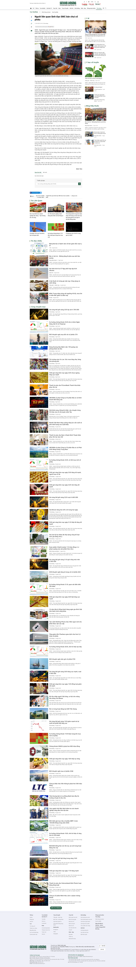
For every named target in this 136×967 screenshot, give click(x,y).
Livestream (44, 923)
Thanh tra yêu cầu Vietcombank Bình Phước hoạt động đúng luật (65, 884)
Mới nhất (45, 172)
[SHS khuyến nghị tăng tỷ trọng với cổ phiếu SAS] (39, 576)
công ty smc (74, 195)
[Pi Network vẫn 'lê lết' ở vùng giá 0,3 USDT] (74, 227)
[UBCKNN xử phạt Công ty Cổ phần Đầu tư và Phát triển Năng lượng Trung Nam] (39, 452)
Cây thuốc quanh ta (57, 921)
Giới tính (71, 8)
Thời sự (37, 8)
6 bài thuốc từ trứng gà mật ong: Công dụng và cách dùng (64, 282)
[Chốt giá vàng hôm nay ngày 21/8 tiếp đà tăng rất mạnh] (39, 526)
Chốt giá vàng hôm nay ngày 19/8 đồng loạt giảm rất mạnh (65, 685)
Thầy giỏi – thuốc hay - (54, 285)
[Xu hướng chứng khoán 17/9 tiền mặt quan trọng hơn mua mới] (56, 227)
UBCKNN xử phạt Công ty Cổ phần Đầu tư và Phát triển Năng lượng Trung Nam (65, 448)
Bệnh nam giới (72, 923)
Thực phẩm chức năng (85, 925)
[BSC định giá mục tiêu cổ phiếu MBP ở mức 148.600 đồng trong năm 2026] (39, 825)
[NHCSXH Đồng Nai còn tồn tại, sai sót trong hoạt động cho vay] (39, 850)
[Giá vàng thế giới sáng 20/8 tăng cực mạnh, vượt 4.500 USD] (39, 676)
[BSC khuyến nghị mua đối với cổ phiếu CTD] (39, 339)
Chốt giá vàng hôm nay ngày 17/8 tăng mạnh (64, 871)
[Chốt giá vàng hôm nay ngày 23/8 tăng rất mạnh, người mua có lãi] (39, 477)
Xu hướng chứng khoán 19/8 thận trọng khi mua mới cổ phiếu (65, 735)
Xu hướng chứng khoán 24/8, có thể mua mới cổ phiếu (65, 461)
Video (54, 931)
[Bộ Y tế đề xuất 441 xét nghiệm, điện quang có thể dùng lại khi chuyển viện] (89, 46)
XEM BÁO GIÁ (81, 955)
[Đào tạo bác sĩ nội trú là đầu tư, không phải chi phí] (89, 134)
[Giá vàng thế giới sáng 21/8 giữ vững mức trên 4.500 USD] (39, 564)
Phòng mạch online (91, 8)
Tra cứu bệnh (42, 8)
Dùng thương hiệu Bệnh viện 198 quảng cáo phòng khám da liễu (63, 348)
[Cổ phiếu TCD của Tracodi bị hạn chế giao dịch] (38, 227)
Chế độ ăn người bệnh (85, 921)
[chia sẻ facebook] (31, 17)
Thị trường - (52, 311)
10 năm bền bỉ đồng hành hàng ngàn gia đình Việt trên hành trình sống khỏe (65, 610)
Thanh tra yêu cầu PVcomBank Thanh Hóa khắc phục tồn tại (64, 386)
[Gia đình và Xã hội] (84, 5)
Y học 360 (55, 8)
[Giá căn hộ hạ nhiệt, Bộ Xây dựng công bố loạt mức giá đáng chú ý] (39, 539)
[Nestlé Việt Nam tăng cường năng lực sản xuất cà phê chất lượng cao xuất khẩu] (39, 427)
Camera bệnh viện (33, 934)
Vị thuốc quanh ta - (98, 89)
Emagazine (55, 929)
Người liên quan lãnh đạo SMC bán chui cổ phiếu (57, 195)
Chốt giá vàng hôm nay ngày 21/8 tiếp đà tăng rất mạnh (65, 523)
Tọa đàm (43, 919)
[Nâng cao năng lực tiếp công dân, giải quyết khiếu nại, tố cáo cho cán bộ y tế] (89, 54)
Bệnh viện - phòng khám (58, 919)
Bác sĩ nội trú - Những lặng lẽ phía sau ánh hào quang (64, 257)
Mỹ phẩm (71, 934)
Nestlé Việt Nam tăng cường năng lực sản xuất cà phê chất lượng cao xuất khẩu (65, 423)
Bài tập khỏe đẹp (72, 938)
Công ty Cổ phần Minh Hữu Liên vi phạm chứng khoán (64, 896)
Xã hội (31, 917)
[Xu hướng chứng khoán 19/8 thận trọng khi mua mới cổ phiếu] (39, 738)
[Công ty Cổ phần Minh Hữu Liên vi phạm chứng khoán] (39, 900)
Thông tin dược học (46, 930)
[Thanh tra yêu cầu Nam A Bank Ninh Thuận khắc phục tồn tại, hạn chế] (39, 439)
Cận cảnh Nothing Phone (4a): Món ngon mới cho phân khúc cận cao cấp (65, 622)
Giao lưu (43, 921)
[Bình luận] (31, 31)
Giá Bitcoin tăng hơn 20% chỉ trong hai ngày (63, 510)
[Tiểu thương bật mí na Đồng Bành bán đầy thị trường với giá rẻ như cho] (39, 800)
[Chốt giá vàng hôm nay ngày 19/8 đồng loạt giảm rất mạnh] (39, 688)
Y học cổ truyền (65, 8)
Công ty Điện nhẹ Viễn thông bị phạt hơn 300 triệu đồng (65, 784)
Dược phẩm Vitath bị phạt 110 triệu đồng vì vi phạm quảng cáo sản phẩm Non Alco (64, 548)
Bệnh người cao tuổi (73, 917)
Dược (59, 8)
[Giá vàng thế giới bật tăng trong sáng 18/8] (39, 862)
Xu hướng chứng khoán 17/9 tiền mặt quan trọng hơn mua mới (55, 235)
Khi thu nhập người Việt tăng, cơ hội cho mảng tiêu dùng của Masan (64, 697)
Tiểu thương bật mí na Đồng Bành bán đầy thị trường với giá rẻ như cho (64, 797)
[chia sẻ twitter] (31, 20)
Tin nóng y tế (32, 926)
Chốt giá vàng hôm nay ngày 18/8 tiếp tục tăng (64, 759)
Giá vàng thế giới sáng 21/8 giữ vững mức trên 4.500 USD (64, 560)
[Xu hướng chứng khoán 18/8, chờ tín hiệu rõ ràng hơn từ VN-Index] (39, 838)
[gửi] (79, 184)
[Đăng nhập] (98, 1)
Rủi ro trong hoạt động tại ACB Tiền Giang (63, 709)
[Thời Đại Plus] (98, 4)
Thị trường (99, 8)
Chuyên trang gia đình (100, 927)
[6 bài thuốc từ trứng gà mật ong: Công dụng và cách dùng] (39, 285)
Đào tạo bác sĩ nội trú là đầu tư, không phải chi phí (100, 133)
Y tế (33, 8)
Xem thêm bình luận (39, 176)
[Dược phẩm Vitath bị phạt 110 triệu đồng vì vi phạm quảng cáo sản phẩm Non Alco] (39, 551)
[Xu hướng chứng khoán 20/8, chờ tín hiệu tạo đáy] (39, 651)
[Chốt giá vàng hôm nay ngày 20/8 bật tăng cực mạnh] (39, 601)
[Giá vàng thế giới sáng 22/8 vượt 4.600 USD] (39, 501)
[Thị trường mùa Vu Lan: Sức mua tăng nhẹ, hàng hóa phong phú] (39, 364)
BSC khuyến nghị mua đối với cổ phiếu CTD (63, 334)
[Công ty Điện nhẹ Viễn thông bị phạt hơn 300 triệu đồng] (39, 788)
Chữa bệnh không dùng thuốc (58, 924)
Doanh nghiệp (55, 12)
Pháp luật (32, 919)
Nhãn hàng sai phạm (46, 12)
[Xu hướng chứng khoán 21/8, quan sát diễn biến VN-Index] (39, 589)
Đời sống (97, 928)
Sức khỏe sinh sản (84, 932)
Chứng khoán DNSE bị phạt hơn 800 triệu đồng (64, 746)
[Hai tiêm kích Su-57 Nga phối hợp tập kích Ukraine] (39, 273)
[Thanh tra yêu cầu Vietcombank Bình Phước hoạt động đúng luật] (39, 887)
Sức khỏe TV (49, 8)
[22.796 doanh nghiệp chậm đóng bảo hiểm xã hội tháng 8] (56, 207)
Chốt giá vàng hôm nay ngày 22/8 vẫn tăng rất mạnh (64, 486)
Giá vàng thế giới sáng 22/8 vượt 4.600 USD (63, 497)
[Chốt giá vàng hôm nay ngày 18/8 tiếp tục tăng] (39, 763)
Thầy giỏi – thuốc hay (57, 917)
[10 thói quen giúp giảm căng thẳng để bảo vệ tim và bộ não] (89, 96)
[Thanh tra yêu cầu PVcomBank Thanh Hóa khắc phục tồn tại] (39, 389)
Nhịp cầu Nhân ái (99, 923)
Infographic (55, 933)
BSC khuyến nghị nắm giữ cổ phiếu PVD (62, 659)
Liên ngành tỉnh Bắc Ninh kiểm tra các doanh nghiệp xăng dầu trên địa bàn (64, 809)
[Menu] (103, 8)
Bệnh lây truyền (84, 934)
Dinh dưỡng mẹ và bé (85, 917)
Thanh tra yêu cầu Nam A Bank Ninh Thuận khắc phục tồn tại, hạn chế (65, 436)
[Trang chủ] (31, 8)
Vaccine (43, 934)
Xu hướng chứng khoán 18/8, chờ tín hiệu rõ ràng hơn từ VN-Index (65, 834)
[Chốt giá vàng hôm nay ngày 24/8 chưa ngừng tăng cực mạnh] (39, 377)
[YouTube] (88, 1)
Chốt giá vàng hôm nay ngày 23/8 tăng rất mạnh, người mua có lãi (65, 473)
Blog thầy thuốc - (53, 260)
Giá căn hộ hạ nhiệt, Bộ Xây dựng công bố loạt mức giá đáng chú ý (64, 535)
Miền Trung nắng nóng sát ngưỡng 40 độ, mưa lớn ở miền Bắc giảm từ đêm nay (65, 294)
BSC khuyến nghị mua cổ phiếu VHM (61, 771)
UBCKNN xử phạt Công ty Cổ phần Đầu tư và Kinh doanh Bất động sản (65, 398)
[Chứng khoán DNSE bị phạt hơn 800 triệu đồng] (39, 750)
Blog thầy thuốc (92, 106)
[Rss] (104, 946)
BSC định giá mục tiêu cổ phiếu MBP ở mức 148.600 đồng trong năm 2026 (63, 822)
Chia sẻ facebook (35, 192)
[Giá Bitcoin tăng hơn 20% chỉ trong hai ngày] (39, 514)
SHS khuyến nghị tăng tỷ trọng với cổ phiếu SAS (65, 572)
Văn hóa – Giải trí (99, 925)
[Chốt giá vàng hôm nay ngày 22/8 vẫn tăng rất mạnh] (39, 489)
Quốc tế (31, 921)
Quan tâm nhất (38, 172)
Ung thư (70, 929)
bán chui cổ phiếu (40, 195)
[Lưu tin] (31, 27)
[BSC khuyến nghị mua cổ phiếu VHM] (39, 775)
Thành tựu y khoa (33, 928)
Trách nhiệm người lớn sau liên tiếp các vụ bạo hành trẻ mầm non (100, 142)
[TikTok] (84, 1)
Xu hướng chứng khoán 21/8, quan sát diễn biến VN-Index (65, 585)
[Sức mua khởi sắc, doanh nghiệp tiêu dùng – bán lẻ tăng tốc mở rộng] (38, 207)
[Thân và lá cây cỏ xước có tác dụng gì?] (95, 70)
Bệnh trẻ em (71, 925)
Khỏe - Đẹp (83, 8)
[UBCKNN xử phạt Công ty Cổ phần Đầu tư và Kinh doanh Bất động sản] (39, 402)
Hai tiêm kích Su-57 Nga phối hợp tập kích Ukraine (63, 269)
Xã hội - (51, 297)
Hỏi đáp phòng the (84, 930)
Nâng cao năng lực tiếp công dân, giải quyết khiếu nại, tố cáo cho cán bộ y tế (100, 54)
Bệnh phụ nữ (71, 921)
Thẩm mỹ (71, 936)
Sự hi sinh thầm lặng (34, 932)
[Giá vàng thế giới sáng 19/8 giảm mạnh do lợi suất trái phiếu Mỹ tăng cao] (39, 725)
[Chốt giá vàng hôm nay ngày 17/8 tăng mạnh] (39, 875)
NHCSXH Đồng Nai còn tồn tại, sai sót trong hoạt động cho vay (65, 847)
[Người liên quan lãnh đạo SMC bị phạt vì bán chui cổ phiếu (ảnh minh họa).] (58, 59)
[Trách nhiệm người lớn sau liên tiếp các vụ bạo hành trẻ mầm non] (89, 142)
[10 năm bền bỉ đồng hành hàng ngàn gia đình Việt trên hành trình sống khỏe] (39, 613)
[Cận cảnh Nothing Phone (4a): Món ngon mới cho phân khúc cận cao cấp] (39, 626)
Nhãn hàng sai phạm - (54, 551)
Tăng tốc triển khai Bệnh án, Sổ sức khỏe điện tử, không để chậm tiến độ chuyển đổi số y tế (95, 35)
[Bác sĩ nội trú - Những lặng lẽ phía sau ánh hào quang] (39, 260)
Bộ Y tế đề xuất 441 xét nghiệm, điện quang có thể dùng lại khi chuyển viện (100, 46)
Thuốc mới (44, 932)
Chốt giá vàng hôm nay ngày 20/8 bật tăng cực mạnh (64, 598)
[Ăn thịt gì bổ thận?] (89, 89)
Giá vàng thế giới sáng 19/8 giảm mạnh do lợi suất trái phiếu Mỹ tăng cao (64, 722)
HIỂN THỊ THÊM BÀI (56, 908)
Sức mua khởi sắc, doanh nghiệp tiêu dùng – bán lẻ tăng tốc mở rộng (37, 215)
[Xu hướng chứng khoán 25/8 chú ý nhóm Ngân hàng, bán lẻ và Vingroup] (39, 326)
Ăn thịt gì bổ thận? (98, 87)
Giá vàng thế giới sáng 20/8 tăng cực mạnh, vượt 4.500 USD (65, 672)
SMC (47, 197)
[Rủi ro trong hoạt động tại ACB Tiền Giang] (39, 713)
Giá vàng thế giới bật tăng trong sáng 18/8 (63, 858)
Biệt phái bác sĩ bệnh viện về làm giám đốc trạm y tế (65, 244)
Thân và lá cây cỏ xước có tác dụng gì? (93, 78)
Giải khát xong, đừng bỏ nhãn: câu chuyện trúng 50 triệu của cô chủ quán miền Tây (65, 411)
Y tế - (50, 247)
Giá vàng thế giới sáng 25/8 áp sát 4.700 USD (64, 309)
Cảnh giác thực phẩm (85, 923)
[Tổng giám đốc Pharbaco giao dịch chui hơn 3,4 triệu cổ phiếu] (39, 638)
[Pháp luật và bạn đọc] (91, 5)
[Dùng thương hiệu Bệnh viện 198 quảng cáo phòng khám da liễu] (39, 351)
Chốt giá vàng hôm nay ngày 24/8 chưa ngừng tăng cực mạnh (64, 374)
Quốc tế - (51, 272)
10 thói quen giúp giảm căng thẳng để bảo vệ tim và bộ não (99, 96)
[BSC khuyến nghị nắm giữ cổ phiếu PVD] (39, 663)
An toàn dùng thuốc (46, 927)
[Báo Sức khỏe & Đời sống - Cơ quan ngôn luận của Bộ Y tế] (68, 3)
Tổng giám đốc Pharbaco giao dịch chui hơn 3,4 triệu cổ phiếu (65, 635)
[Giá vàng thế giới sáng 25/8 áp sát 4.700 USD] (39, 314)
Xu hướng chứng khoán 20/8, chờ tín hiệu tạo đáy (65, 647)
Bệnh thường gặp (72, 919)
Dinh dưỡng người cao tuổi (86, 919)
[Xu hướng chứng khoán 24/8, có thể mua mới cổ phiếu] (39, 464)
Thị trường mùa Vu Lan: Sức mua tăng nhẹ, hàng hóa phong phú (65, 360)
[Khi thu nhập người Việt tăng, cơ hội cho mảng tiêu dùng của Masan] (39, 701)
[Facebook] (86, 1)
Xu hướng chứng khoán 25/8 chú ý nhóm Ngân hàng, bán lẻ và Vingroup (64, 323)
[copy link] (31, 23)
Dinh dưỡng (77, 8)
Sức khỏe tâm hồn (72, 927)
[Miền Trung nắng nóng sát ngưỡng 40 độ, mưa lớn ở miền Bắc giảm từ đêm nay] (39, 298)
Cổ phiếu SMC (40, 197)
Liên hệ (102, 949)
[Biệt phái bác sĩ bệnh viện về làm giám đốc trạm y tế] (39, 248)
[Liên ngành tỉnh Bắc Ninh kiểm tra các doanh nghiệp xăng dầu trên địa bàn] (39, 813)
